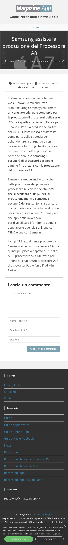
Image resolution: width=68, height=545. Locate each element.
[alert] (34, 534)
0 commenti (43, 87)
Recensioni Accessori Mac (21, 466)
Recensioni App (14, 473)
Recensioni (11, 452)
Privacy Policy (13, 385)
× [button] (65, 526)
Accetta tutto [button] (19, 539)
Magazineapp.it (43, 514)
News (25, 87)
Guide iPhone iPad (16, 432)
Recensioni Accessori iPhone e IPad (27, 459)
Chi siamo (10, 391)
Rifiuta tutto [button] (49, 539)
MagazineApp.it (22, 83)
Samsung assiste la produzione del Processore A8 (41, 61)
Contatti (9, 398)
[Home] (5, 61)
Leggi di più (58, 533)
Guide (8, 418)
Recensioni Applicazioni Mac (23, 480)
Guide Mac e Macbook (19, 438)
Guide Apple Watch (17, 425)
